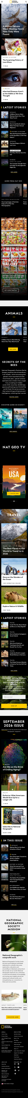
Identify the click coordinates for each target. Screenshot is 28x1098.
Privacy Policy (5, 1036)
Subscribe (4, 729)
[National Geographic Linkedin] (15, 1070)
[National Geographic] (14, 1)
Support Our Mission (18, 1052)
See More (14, 172)
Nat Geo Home (17, 1034)
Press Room (16, 1057)
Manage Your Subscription (4, 1071)
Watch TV (16, 1048)
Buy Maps (16, 1040)
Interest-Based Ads (6, 1045)
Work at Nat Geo (5, 1073)
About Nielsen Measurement (5, 1048)
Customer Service (5, 1066)
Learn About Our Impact (19, 1050)
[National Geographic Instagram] (15, 1064)
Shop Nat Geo (17, 1044)
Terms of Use (4, 1034)
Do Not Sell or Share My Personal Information (7, 1051)
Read (6, 66)
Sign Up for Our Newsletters (5, 1076)
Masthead (16, 1055)
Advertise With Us (18, 1059)
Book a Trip (16, 1038)
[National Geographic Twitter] (15, 1067)
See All (14, 904)
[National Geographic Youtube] (18, 1067)
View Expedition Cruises (12, 583)
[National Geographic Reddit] (15, 1073)
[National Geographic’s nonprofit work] (14, 959)
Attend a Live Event (18, 1036)
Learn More (7, 832)
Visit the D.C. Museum (19, 1046)
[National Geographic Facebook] (18, 1064)
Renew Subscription (6, 1068)
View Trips (6, 610)
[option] (12, 195)
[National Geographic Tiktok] (19, 1070)
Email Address (6, 693)
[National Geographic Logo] (7, 1028)
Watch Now (14, 397)
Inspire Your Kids (17, 1042)
